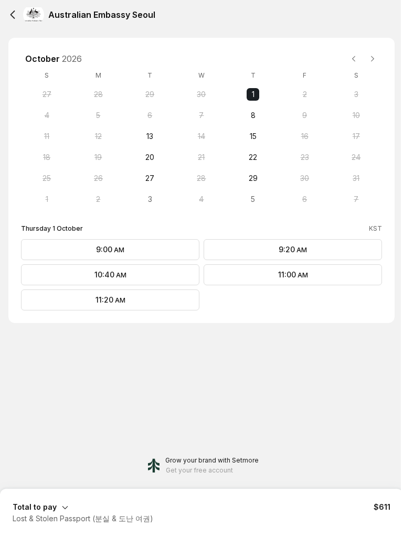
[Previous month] (353, 58)
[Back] (12, 14)
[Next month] (372, 58)
